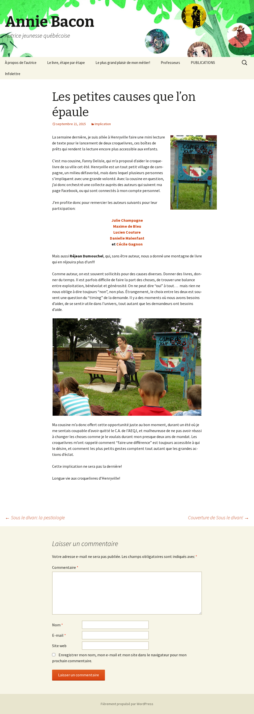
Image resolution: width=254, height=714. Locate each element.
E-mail (59, 635)
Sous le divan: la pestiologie (35, 517)
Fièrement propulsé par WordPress (127, 704)
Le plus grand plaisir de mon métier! (122, 62)
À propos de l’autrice (20, 62)
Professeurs (170, 62)
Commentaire (65, 567)
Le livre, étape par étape (66, 62)
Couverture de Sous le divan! (218, 517)
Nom (57, 624)
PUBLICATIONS (203, 62)
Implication (103, 124)
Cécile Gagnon (129, 244)
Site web (59, 645)
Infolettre (12, 73)
